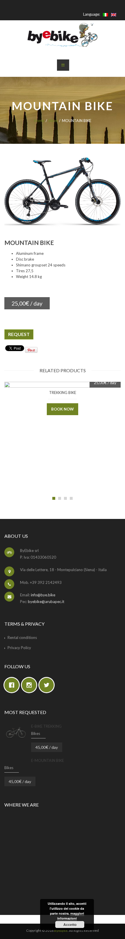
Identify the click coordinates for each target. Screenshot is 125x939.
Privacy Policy (19, 647)
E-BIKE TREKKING (46, 726)
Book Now (62, 409)
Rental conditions (22, 637)
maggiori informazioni (70, 915)
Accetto (69, 924)
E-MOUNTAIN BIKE (47, 760)
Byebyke (60, 930)
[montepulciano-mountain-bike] (62, 191)
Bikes (53, 120)
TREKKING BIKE (62, 392)
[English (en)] (113, 14)
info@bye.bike (43, 595)
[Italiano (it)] (105, 14)
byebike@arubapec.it (46, 601)
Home (39, 120)
